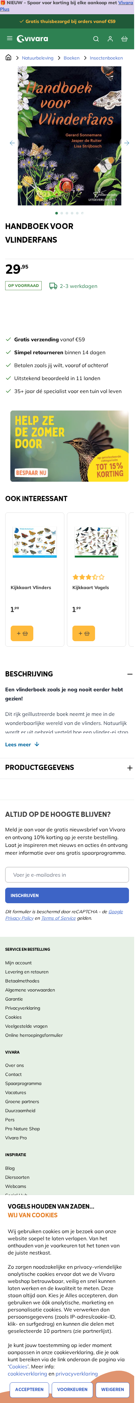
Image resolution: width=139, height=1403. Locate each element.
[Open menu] (10, 38)
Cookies (18, 1366)
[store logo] (32, 39)
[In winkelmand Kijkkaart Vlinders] (22, 633)
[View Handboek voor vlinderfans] (56, 213)
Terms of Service (58, 918)
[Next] (127, 143)
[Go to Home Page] (8, 58)
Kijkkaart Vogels (90, 587)
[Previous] (12, 143)
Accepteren (29, 1390)
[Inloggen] (110, 38)
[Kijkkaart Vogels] (96, 542)
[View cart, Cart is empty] (124, 38)
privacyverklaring (77, 1373)
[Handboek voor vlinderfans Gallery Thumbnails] (69, 213)
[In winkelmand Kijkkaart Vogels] (83, 633)
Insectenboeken (106, 58)
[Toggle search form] (96, 39)
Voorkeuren (72, 1390)
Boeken (72, 58)
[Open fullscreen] (69, 135)
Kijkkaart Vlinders (31, 587)
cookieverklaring (28, 1373)
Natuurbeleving (37, 58)
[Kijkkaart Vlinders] (34, 542)
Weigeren (112, 1390)
